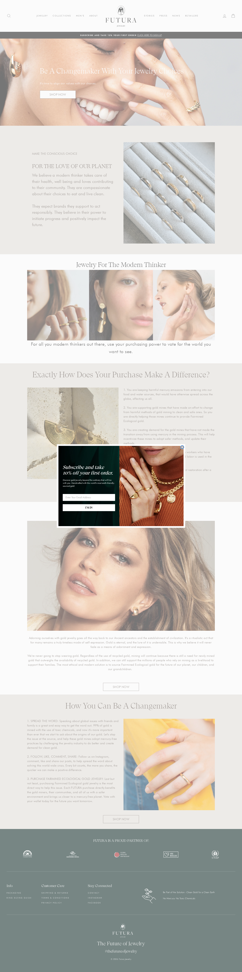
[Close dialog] (182, 447)
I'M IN (89, 507)
